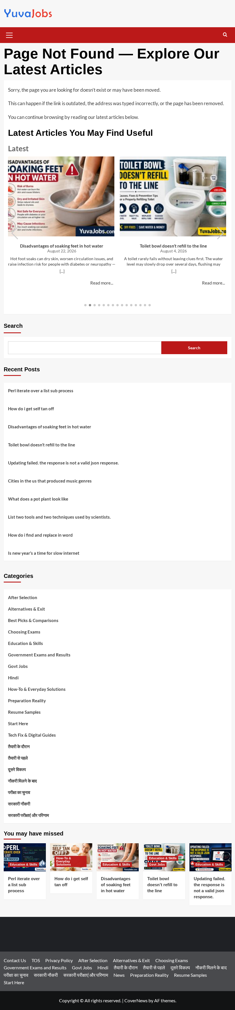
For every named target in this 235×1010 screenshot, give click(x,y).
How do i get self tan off (31, 408)
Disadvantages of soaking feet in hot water (61, 245)
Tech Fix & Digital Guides (32, 735)
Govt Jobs (18, 666)
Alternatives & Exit (26, 608)
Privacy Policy (59, 960)
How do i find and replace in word (40, 535)
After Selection (22, 597)
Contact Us (15, 960)
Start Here (18, 723)
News (119, 975)
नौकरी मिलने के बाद (22, 780)
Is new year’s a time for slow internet (43, 553)
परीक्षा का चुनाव (19, 792)
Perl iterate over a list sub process (40, 390)
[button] (9, 34)
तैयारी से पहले (18, 757)
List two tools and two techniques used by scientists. (59, 516)
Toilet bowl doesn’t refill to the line (173, 245)
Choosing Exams (24, 631)
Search (13, 326)
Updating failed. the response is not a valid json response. (63, 462)
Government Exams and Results (39, 654)
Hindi (13, 677)
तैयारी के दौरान (19, 746)
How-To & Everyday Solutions (37, 689)
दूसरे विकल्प (17, 769)
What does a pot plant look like (38, 498)
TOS (36, 960)
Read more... (101, 282)
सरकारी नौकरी (19, 803)
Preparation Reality (27, 700)
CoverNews (136, 1000)
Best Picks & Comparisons (33, 620)
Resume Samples (24, 712)
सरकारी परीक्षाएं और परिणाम (28, 815)
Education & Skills (25, 643)
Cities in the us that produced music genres (50, 480)
